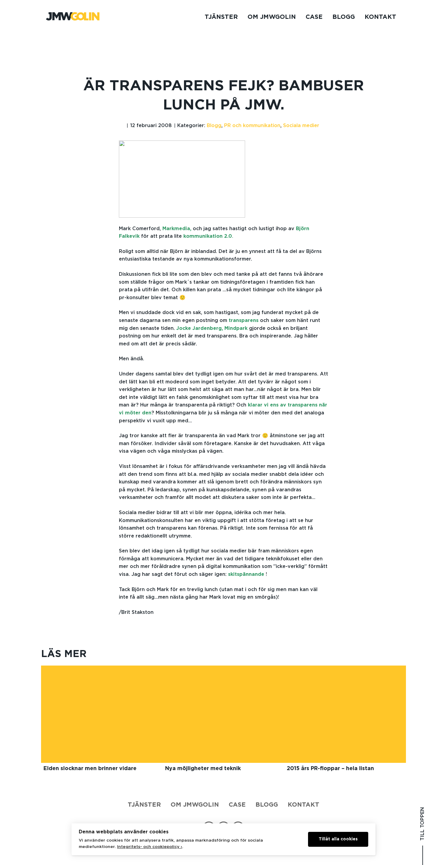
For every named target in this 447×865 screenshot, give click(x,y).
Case (314, 17)
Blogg (343, 17)
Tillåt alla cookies (338, 839)
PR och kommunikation (252, 125)
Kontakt (380, 17)
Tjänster (221, 17)
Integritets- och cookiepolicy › (149, 847)
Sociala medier (301, 125)
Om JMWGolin (272, 17)
